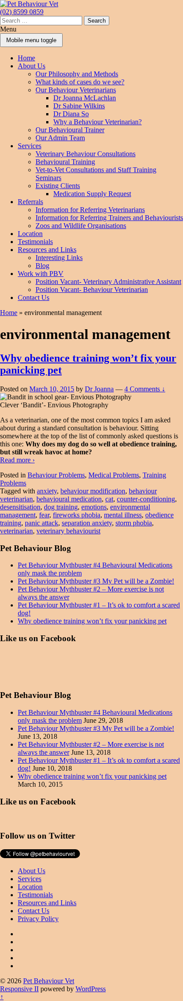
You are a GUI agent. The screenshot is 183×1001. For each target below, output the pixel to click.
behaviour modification (92, 491)
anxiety (47, 491)
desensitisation (20, 507)
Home (26, 58)
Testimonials (35, 241)
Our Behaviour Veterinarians (76, 90)
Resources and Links (47, 249)
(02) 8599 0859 (22, 12)
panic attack (41, 523)
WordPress (91, 989)
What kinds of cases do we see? (80, 82)
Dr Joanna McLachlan (84, 98)
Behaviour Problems (56, 475)
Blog (42, 265)
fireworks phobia (76, 515)
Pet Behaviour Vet (48, 981)
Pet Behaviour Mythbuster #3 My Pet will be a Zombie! (96, 581)
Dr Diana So (71, 114)
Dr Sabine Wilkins (79, 106)
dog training (61, 507)
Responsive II (19, 989)
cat (109, 499)
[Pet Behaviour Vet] (29, 4)
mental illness (123, 515)
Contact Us (33, 297)
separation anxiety (87, 523)
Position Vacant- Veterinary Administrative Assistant (108, 281)
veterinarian (16, 531)
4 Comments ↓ (144, 389)
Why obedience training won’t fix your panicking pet (92, 621)
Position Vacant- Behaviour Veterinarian (92, 289)
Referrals (30, 201)
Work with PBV (41, 273)
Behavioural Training (65, 162)
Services (29, 146)
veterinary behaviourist (68, 531)
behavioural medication (69, 499)
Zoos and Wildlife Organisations (81, 225)
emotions (94, 507)
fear (44, 515)
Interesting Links (59, 257)
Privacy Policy (38, 918)
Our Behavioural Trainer (70, 130)
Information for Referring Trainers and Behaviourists (109, 217)
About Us (31, 66)
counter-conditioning (146, 499)
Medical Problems (113, 475)
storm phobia (133, 523)
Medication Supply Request (92, 193)
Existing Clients (58, 185)
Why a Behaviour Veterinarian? (97, 122)
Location (30, 233)
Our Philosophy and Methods (77, 74)
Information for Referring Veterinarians (90, 209)
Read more (17, 460)
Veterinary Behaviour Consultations (85, 154)
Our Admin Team (60, 138)
